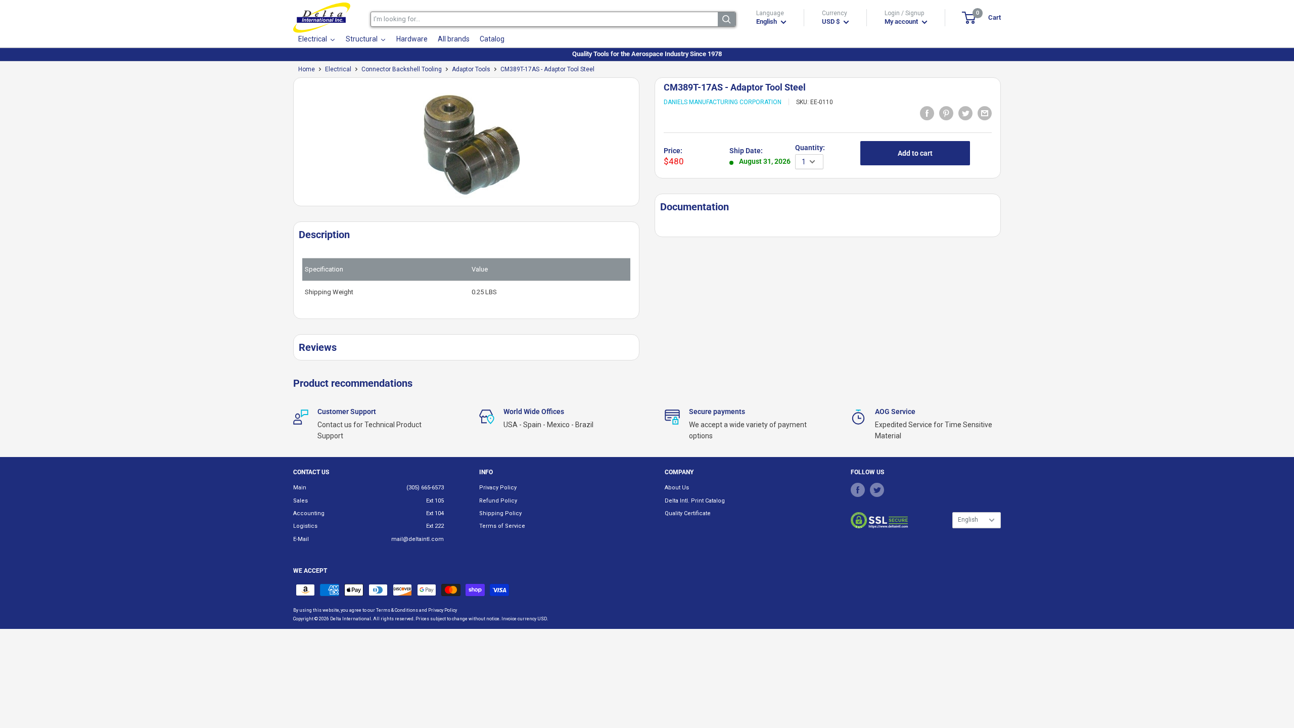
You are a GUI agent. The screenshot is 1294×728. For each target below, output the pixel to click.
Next (644, 146)
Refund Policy (498, 500)
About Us (677, 487)
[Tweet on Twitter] (965, 113)
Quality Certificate (688, 513)
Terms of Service (502, 526)
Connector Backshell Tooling (401, 69)
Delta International (350, 618)
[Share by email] (985, 113)
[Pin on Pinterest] (946, 113)
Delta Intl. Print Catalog (695, 500)
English (968, 519)
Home (306, 69)
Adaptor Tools (471, 69)
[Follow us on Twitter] (877, 489)
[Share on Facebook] (927, 113)
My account (902, 21)
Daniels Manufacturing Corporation (722, 102)
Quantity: (810, 148)
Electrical (338, 69)
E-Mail (301, 539)
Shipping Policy (500, 513)
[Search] (726, 19)
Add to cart (915, 153)
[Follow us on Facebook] (858, 489)
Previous (288, 146)
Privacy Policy (498, 487)
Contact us (311, 472)
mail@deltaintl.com (417, 539)
